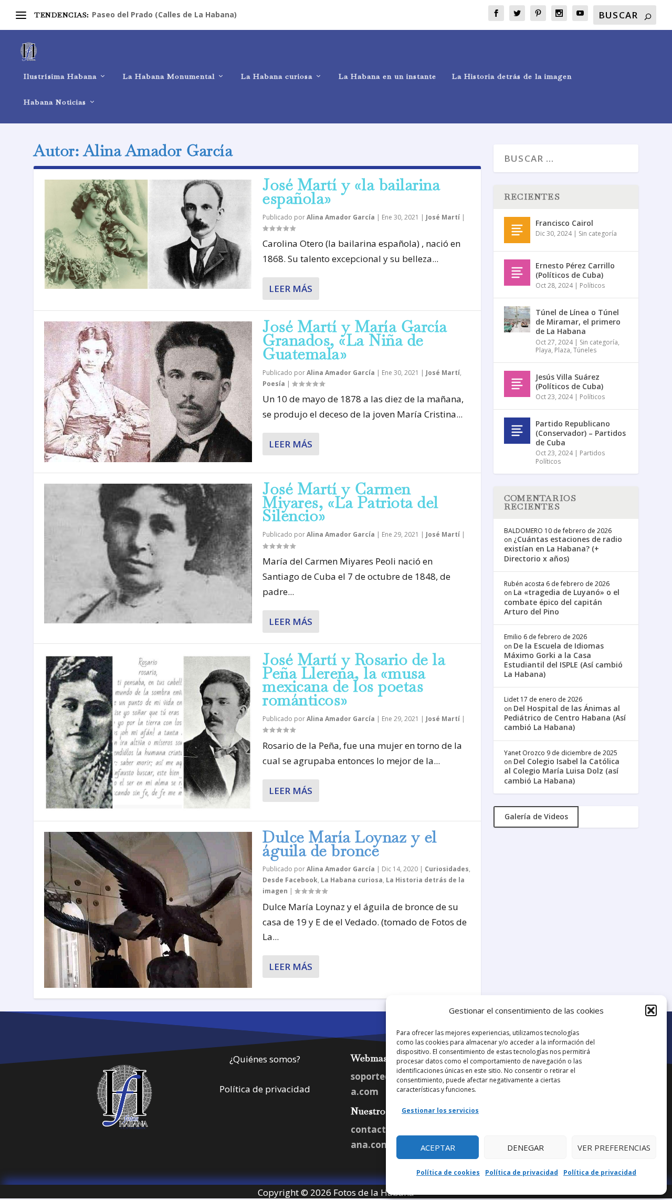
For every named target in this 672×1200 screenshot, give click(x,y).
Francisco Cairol (564, 223)
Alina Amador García (341, 217)
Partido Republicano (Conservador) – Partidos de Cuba (581, 433)
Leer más (290, 289)
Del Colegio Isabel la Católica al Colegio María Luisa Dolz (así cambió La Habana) (562, 770)
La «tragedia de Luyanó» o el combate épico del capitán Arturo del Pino (562, 601)
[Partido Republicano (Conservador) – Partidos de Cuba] (517, 431)
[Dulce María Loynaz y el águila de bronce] (148, 910)
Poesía (273, 383)
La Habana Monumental (169, 76)
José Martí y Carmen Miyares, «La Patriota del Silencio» (350, 502)
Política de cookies (448, 1172)
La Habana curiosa (276, 76)
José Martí (443, 217)
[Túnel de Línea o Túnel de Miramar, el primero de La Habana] (517, 319)
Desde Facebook (290, 879)
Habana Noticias (55, 102)
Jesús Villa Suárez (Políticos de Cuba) (569, 381)
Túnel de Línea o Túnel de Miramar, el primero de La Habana (578, 321)
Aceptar (438, 1147)
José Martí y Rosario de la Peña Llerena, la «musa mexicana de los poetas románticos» (353, 679)
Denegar (525, 1147)
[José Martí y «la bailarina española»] (148, 234)
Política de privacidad (521, 1172)
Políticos (592, 285)
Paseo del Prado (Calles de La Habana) (164, 14)
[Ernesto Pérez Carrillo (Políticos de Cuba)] (517, 272)
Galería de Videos (536, 816)
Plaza (562, 350)
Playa (543, 350)
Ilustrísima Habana (60, 76)
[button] (651, 1010)
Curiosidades (447, 868)
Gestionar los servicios (440, 1110)
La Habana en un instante (387, 76)
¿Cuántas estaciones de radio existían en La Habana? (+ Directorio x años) (563, 548)
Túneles (584, 350)
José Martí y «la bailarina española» (351, 191)
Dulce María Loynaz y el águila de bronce (349, 844)
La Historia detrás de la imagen (512, 76)
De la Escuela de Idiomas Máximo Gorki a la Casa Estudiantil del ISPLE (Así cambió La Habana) (563, 660)
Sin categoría (598, 233)
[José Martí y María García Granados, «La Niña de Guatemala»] (148, 391)
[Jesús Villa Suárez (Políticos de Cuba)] (517, 384)
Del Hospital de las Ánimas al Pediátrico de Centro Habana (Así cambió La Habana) (565, 717)
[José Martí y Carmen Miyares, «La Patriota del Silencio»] (148, 553)
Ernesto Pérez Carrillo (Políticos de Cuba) (575, 270)
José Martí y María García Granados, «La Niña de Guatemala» (354, 340)
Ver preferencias (614, 1147)
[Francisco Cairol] (517, 230)
